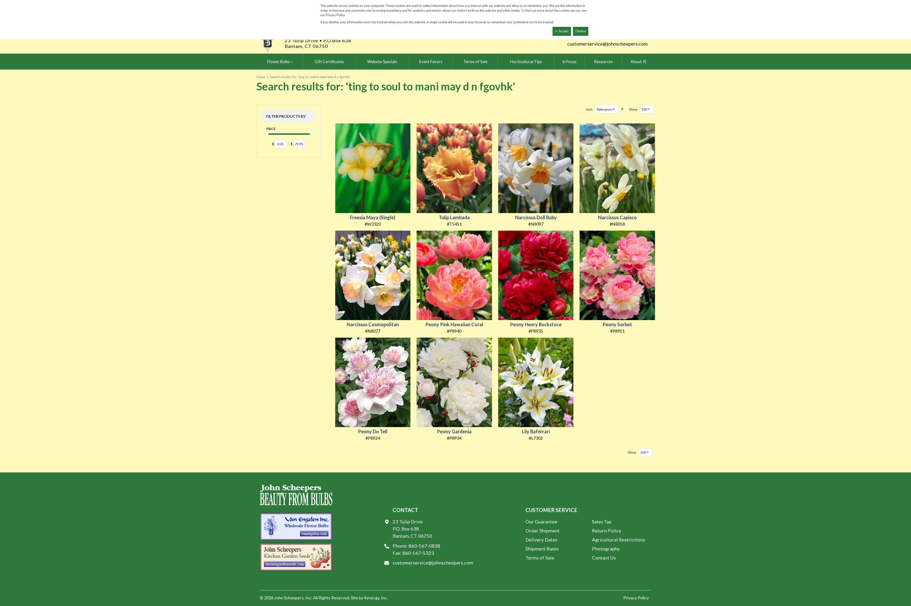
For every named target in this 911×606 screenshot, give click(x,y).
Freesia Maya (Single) (372, 217)
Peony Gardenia (454, 431)
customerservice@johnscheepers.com (607, 44)
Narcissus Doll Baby (536, 217)
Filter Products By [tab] (286, 116)
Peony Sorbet (617, 324)
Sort (589, 109)
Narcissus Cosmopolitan (373, 324)
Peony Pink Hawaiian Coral (454, 324)
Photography (606, 548)
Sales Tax (601, 521)
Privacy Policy (636, 597)
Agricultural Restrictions (618, 539)
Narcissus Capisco (617, 217)
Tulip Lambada (454, 217)
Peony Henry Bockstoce (536, 324)
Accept (563, 31)
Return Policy (606, 530)
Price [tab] (271, 129)
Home (260, 77)
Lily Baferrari (536, 431)
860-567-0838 (424, 546)
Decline (581, 31)
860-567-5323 (418, 553)
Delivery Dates (541, 539)
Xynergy (371, 597)
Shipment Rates (542, 548)
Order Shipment (542, 530)
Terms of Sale (539, 557)
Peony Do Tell (372, 431)
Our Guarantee (541, 521)
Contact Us (604, 557)
